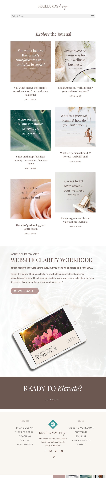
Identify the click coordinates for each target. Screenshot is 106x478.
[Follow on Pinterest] (54, 456)
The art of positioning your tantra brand (31, 227)
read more (31, 99)
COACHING (25, 436)
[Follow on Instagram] (50, 451)
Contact (81, 445)
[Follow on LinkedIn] (56, 451)
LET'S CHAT (52, 400)
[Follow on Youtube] (61, 451)
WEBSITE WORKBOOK (81, 428)
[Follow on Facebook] (45, 451)
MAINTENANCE (25, 445)
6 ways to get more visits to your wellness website (75, 220)
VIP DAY (24, 440)
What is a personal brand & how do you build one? (75, 154)
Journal (81, 436)
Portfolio (81, 432)
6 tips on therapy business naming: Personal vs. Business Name (30, 160)
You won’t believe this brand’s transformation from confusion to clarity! (30, 91)
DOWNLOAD (23, 291)
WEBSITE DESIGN (25, 432)
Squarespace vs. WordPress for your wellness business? (75, 89)
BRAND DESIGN (25, 428)
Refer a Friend (81, 440)
